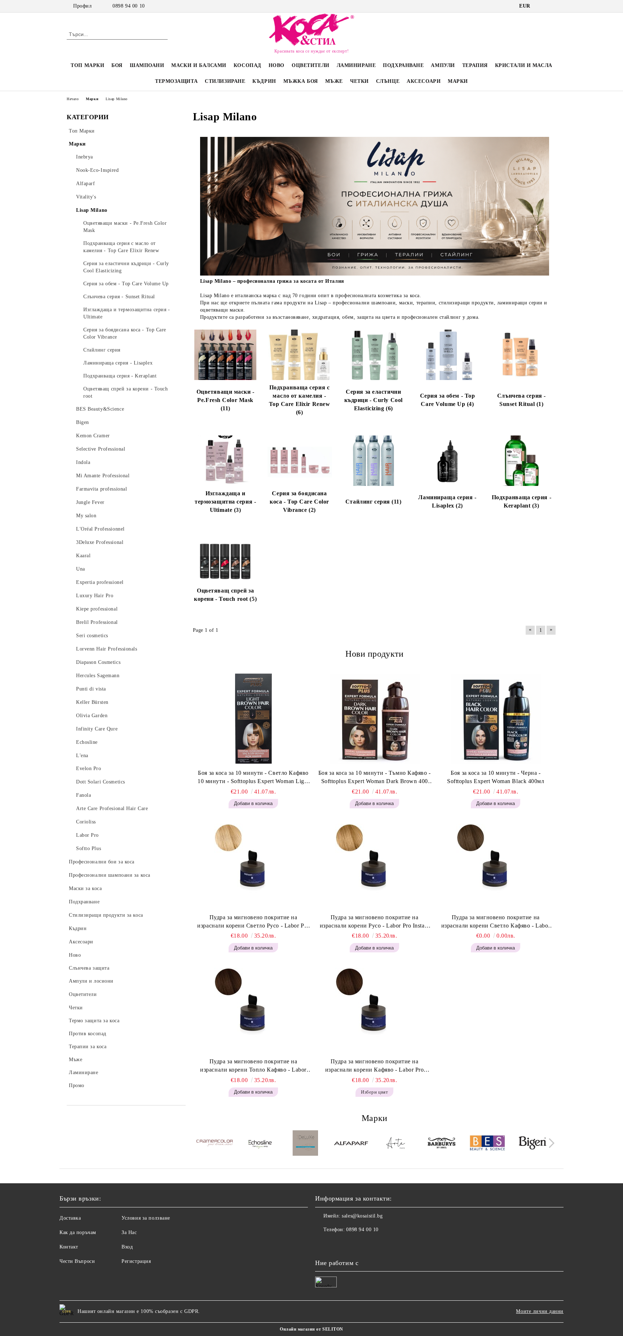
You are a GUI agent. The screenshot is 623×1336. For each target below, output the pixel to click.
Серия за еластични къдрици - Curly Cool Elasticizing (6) (373, 400)
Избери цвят (374, 1092)
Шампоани (147, 65)
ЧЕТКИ (359, 81)
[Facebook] (541, 6)
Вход (127, 1247)
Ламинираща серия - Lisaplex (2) (447, 501)
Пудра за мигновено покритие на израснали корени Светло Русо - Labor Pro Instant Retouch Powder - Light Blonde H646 (253, 922)
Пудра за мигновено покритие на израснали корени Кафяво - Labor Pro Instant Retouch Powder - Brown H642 (374, 1066)
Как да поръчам (77, 1232)
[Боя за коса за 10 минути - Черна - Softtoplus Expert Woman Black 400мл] (496, 718)
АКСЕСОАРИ (424, 81)
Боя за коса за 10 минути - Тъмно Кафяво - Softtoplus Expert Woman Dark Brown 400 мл (374, 778)
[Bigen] (532, 1144)
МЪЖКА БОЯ (300, 81)
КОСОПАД (247, 65)
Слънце (387, 81)
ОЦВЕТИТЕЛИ (311, 65)
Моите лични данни (540, 1311)
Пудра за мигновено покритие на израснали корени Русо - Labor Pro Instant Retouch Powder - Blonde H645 (374, 922)
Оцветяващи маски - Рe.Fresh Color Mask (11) (225, 400)
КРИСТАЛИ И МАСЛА (523, 65)
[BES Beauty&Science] (487, 1144)
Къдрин (264, 81)
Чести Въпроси (77, 1261)
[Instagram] (552, 6)
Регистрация (136, 1261)
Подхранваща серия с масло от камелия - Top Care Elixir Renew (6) (299, 399)
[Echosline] (260, 1144)
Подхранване (403, 65)
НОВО (276, 65)
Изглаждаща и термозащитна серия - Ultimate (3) (225, 501)
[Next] (549, 1143)
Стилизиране (225, 81)
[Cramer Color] (214, 1144)
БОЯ (117, 65)
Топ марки (87, 65)
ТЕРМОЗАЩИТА (176, 81)
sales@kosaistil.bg (362, 1216)
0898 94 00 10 (128, 6)
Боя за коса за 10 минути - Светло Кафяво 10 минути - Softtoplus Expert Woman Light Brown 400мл (253, 778)
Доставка (70, 1218)
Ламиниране (356, 65)
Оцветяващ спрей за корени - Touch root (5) (225, 594)
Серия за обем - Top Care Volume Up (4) (447, 400)
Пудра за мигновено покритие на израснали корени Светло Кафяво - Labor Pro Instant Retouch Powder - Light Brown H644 (495, 922)
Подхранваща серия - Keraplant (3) (522, 501)
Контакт (68, 1247)
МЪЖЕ (334, 81)
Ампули (443, 65)
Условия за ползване (145, 1218)
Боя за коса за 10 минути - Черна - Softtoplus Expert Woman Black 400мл (495, 777)
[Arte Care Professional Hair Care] (396, 1144)
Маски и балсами (198, 65)
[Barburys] (442, 1144)
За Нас (129, 1232)
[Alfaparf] (351, 1144)
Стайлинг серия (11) (373, 502)
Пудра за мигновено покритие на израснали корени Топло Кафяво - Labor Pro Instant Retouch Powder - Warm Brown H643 (253, 1066)
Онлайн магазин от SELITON (311, 1329)
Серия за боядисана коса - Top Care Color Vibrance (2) (299, 501)
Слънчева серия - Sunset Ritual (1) (521, 400)
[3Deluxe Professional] (305, 1144)
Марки (458, 81)
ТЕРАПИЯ (475, 65)
